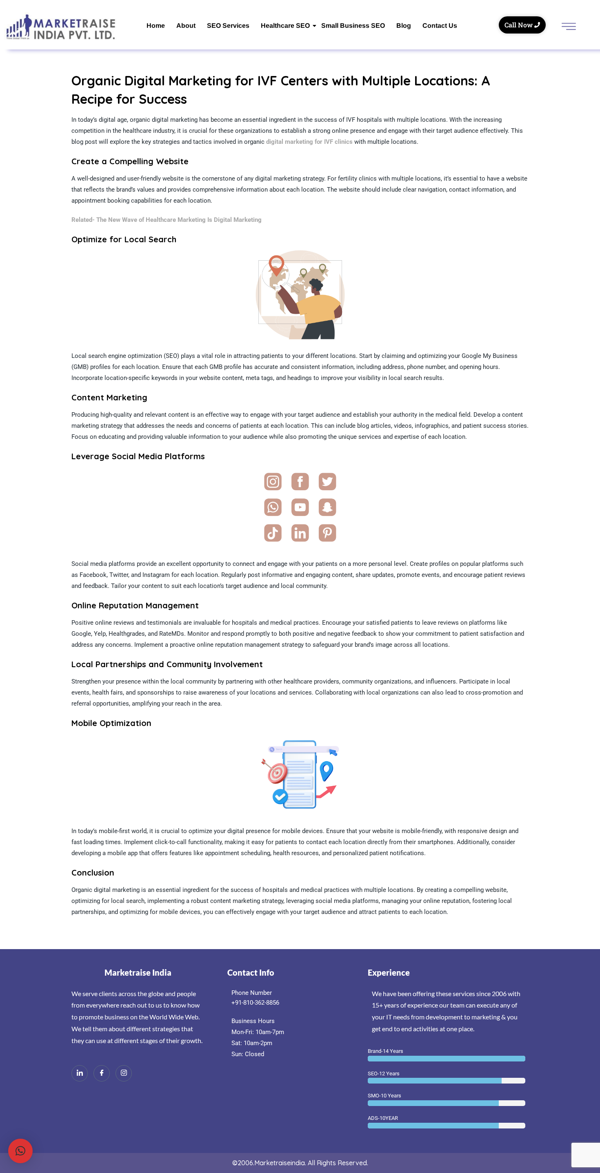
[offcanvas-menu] (569, 27)
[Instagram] (124, 1073)
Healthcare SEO (285, 25)
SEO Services (228, 25)
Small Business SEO (353, 25)
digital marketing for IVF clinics (309, 141)
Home (156, 25)
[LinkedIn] (79, 1073)
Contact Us (439, 25)
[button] (20, 1151)
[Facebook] (101, 1073)
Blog (403, 25)
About (186, 25)
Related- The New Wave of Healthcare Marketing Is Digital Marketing (166, 219)
